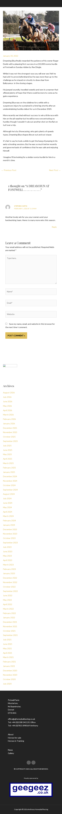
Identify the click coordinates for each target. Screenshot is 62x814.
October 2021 (9, 631)
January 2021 (9, 666)
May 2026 (7, 406)
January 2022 (9, 617)
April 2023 (7, 560)
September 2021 (10, 635)
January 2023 (9, 573)
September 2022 (10, 591)
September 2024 (10, 489)
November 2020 (10, 675)
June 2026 (7, 401)
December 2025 (10, 428)
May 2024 (7, 507)
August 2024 (9, 494)
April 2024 (7, 512)
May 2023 (7, 556)
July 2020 (7, 683)
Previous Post (8, 170)
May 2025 (7, 454)
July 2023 (7, 547)
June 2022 (7, 595)
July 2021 (7, 639)
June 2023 (7, 551)
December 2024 (10, 476)
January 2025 (9, 472)
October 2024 (9, 485)
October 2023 (9, 538)
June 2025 (7, 450)
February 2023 (9, 569)
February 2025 (9, 467)
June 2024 (7, 503)
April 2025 (7, 459)
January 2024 (9, 525)
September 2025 (10, 441)
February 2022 (9, 613)
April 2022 (7, 604)
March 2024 (8, 516)
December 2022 (10, 578)
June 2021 (7, 644)
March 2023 (8, 564)
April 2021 (7, 653)
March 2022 (8, 609)
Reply (54, 227)
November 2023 (10, 533)
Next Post (55, 170)
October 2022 (9, 586)
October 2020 (9, 679)
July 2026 (7, 397)
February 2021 (9, 661)
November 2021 (10, 626)
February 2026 (9, 419)
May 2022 (7, 600)
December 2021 (10, 622)
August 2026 (9, 392)
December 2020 (10, 670)
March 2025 (8, 463)
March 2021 (8, 657)
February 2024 (9, 520)
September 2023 (10, 542)
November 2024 (10, 481)
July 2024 (7, 498)
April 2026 (7, 410)
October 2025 (9, 436)
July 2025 (7, 445)
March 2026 (8, 414)
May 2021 (7, 648)
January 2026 (9, 423)
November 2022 (10, 582)
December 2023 (10, 529)
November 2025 (10, 432)
